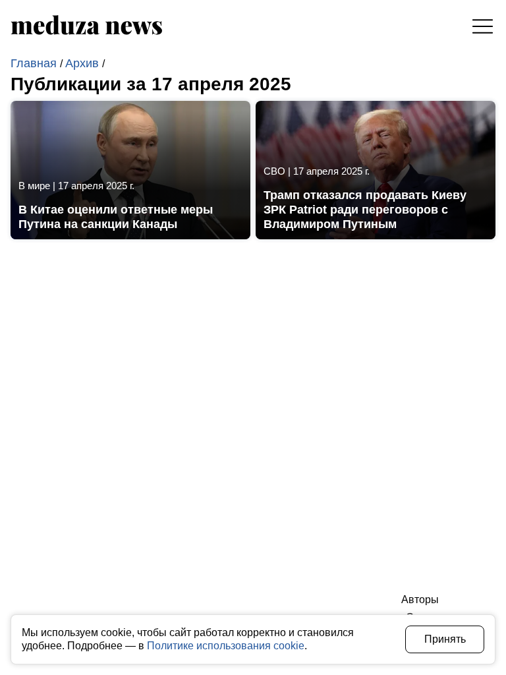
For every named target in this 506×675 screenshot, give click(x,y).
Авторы (420, 599)
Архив (83, 63)
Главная (35, 63)
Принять (445, 639)
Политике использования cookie (225, 645)
